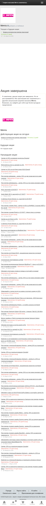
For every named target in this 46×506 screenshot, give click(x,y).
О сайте (34, 491)
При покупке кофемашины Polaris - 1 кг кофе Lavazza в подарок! (20, 305)
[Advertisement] (23, 64)
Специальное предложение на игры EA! (13, 334)
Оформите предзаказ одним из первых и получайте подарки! (19, 271)
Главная (4, 504)
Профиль (41, 504)
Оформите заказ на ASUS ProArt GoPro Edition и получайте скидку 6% (22, 392)
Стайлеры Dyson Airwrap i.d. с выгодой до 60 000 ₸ (16, 199)
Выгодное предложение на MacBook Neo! (13, 230)
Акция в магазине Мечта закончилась (15, 2)
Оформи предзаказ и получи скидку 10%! (13, 325)
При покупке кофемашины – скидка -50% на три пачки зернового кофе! (22, 183)
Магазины (22, 504)
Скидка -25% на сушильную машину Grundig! (14, 352)
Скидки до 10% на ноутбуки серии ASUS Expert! (15, 169)
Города (8, 491)
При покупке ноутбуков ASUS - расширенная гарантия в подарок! (21, 253)
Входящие (32, 504)
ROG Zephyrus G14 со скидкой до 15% (12, 165)
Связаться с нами (9, 493)
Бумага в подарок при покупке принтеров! (15, 32)
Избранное (13, 503)
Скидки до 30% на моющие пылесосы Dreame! (15, 158)
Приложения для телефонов (32, 493)
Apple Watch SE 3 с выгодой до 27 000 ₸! (13, 194)
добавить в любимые (16, 26)
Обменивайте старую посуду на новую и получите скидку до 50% (21, 291)
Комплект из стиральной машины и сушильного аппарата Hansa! (21, 460)
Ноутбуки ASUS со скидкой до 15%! (11, 329)
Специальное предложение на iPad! (12, 260)
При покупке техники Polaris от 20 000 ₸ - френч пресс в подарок (20, 212)
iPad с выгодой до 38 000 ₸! (9, 189)
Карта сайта (21, 491)
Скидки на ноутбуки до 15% (9, 219)
